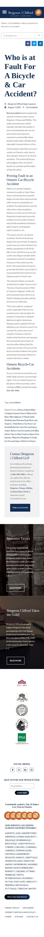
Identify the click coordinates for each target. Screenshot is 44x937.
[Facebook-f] (12, 770)
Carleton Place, (16, 491)
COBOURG (19, 852)
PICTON (9, 887)
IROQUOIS (10, 863)
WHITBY (33, 894)
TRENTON (22, 894)
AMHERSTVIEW (29, 838)
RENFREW (9, 890)
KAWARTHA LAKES (13, 866)
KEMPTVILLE (31, 863)
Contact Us (32, 922)
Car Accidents (14, 23)
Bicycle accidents (14, 113)
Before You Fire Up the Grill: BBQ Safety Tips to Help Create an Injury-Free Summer (22, 434)
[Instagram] (31, 770)
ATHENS (20, 842)
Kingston (14, 488)
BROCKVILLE (11, 849)
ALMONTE (9, 838)
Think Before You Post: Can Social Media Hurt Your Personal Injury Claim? (21, 427)
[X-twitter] (19, 770)
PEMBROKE (10, 880)
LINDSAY (9, 870)
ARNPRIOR (10, 842)
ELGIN (28, 856)
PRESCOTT (31, 887)
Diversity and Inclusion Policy (20, 918)
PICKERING (27, 883)
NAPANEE (32, 870)
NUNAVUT (10, 877)
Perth (25, 491)
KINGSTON (29, 866)
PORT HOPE (19, 887)
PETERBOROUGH (13, 883)
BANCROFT (30, 842)
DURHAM (20, 856)
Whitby (29, 488)
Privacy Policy (12, 913)
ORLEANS (20, 877)
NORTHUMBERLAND (23, 873)
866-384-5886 (18, 474)
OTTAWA (30, 877)
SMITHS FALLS (21, 890)
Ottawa (22, 488)
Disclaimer (28, 913)
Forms (8, 922)
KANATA (20, 863)
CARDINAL (10, 856)
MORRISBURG (20, 870)
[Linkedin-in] (25, 770)
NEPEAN (9, 873)
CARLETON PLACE (26, 849)
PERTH (20, 880)
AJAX (18, 838)
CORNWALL (31, 852)
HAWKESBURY (22, 859)
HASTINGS (10, 859)
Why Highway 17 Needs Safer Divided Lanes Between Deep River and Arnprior (21, 420)
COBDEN (9, 852)
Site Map (19, 922)
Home (3, 23)
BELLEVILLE (10, 845)
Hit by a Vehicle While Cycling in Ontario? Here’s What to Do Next (21, 413)
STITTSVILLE (10, 894)
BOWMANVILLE (24, 845)
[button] (4, 12)
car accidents (15, 402)
